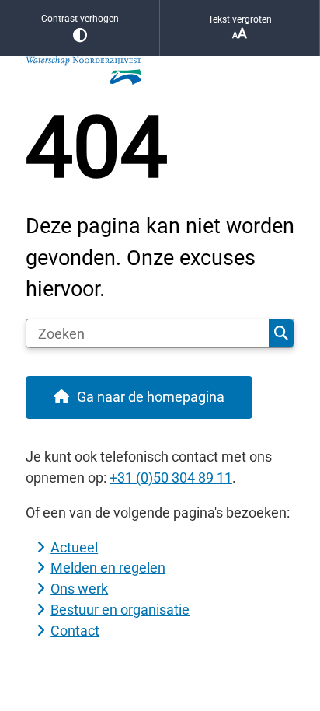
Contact (74, 630)
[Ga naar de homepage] (160, 70)
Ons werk (79, 588)
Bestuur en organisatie (120, 609)
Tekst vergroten (240, 19)
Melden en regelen (107, 567)
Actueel (74, 547)
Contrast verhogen (80, 18)
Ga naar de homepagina (150, 397)
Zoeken (281, 333)
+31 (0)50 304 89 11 (171, 477)
